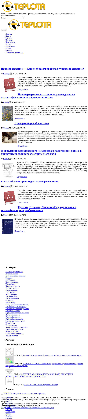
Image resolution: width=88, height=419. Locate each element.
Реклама (9, 418)
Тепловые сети (11, 296)
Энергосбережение (13, 317)
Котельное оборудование (15, 276)
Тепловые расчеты (13, 311)
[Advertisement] (44, 49)
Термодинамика (12, 290)
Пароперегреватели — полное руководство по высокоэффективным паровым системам (38, 96)
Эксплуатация (11, 294)
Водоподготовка (12, 282)
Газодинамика (11, 325)
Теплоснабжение (12, 298)
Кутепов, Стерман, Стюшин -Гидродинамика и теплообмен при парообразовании (38, 209)
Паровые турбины (13, 286)
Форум (8, 414)
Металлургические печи (15, 321)
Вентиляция (10, 303)
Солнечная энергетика (14, 329)
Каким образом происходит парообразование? (29, 181)
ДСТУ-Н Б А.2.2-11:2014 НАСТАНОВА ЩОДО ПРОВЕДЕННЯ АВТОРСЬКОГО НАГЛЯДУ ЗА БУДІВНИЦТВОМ (39, 375)
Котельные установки (14, 272)
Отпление (9, 300)
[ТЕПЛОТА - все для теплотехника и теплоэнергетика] (23, 12)
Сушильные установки (14, 333)
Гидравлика (10, 323)
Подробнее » (23, 90)
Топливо (9, 278)
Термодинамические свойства (17, 313)
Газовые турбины (12, 288)
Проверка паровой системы (31, 123)
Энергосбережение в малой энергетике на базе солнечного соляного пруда (52, 355)
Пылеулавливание (13, 315)
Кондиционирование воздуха (17, 305)
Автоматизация (12, 335)
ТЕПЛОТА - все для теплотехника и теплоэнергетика (24, 393)
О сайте (9, 416)
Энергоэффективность (14, 319)
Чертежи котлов (12, 274)
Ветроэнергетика (12, 331)
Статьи (6, 102)
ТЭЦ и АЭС (10, 292)
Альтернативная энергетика (16, 327)
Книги (5, 215)
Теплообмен (10, 284)
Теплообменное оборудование (17, 309)
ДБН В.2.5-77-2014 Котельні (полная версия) (40, 385)
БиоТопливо (10, 280)
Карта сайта (10, 412)
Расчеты (9, 401)
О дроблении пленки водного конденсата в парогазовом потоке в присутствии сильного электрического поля (41, 152)
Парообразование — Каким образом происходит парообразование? (42, 68)
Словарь (6, 74)
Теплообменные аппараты (16, 307)
